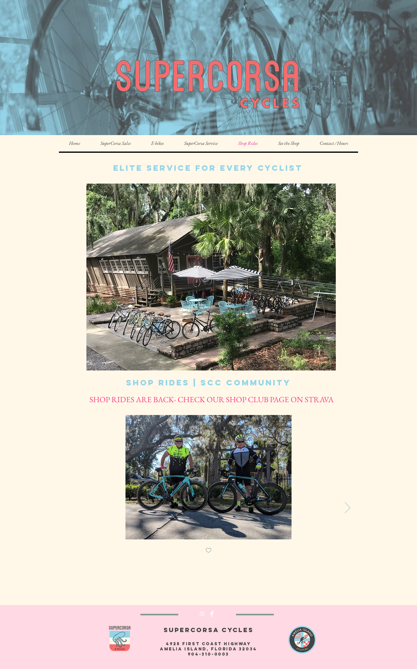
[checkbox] (208, 551)
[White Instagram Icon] (202, 614)
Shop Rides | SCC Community (208, 382)
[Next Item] (347, 508)
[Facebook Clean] (212, 614)
